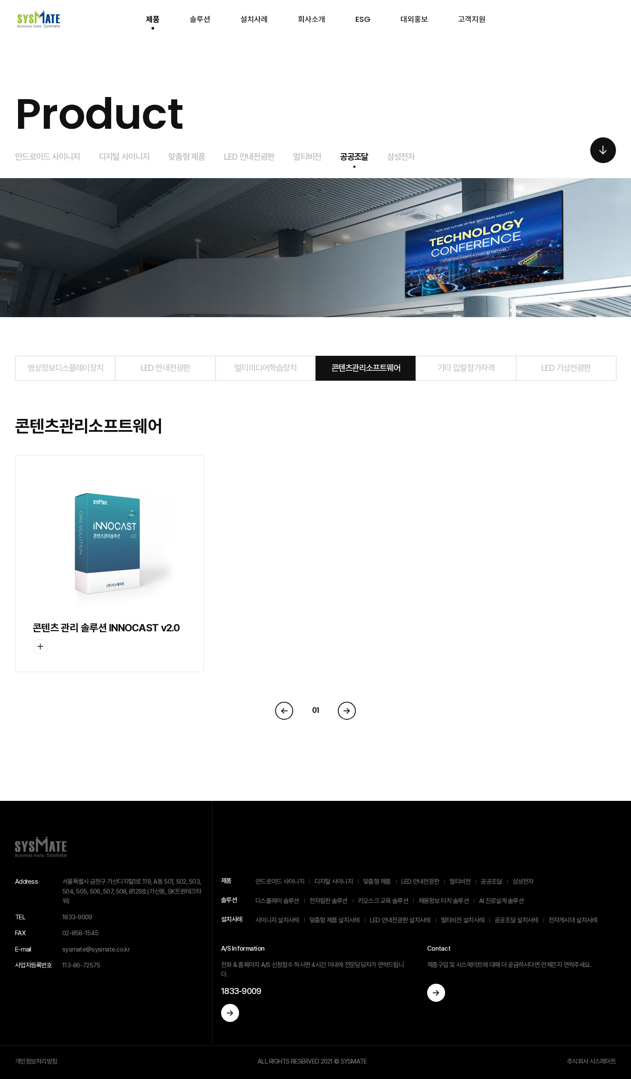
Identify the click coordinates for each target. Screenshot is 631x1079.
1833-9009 (241, 991)
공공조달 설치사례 (516, 920)
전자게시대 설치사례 (573, 920)
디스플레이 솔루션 (277, 901)
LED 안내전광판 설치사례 (400, 920)
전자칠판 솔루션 (328, 901)
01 (315, 710)
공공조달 (354, 157)
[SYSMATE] (38, 19)
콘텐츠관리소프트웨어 (365, 368)
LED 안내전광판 (249, 157)
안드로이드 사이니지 (47, 157)
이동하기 (230, 1013)
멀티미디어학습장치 (265, 368)
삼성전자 (401, 157)
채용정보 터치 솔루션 (444, 901)
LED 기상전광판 (566, 368)
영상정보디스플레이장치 (65, 368)
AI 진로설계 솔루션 (501, 901)
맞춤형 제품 (186, 157)
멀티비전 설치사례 (463, 920)
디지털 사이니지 (124, 157)
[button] (603, 150)
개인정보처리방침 (36, 1061)
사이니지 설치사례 (277, 920)
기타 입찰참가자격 (465, 368)
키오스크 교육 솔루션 (383, 901)
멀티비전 (307, 157)
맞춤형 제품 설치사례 (334, 920)
